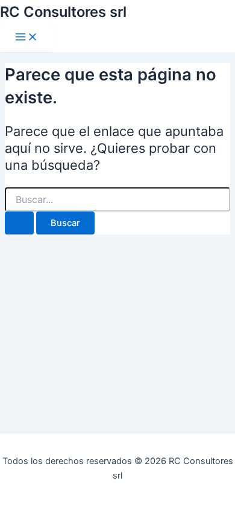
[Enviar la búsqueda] (19, 223)
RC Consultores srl (63, 12)
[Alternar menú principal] (26, 38)
